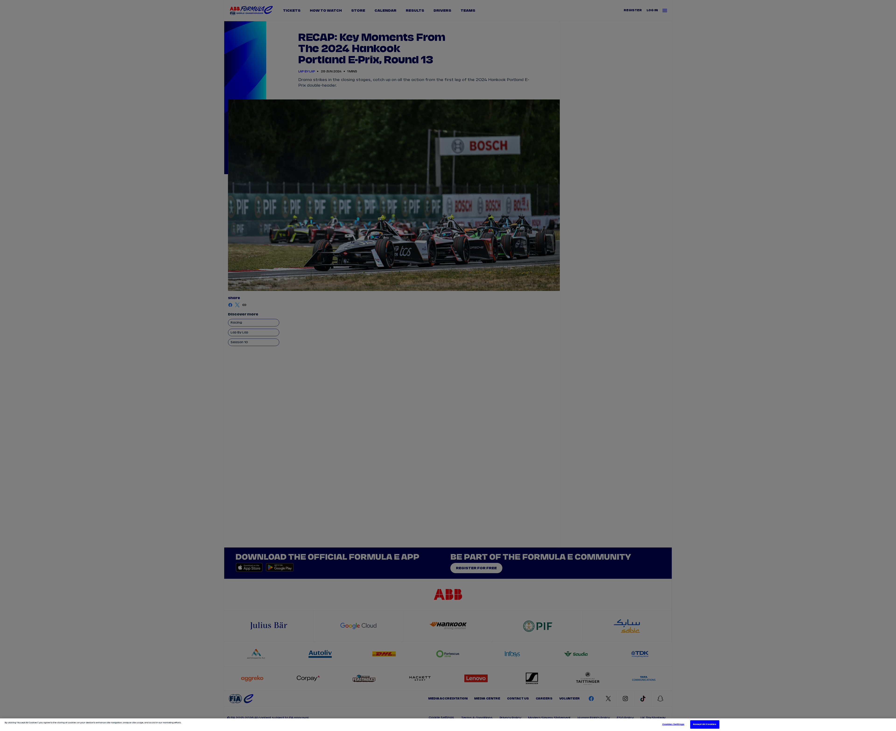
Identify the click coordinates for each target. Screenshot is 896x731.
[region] (448, 724)
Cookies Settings (673, 724)
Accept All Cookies (704, 724)
